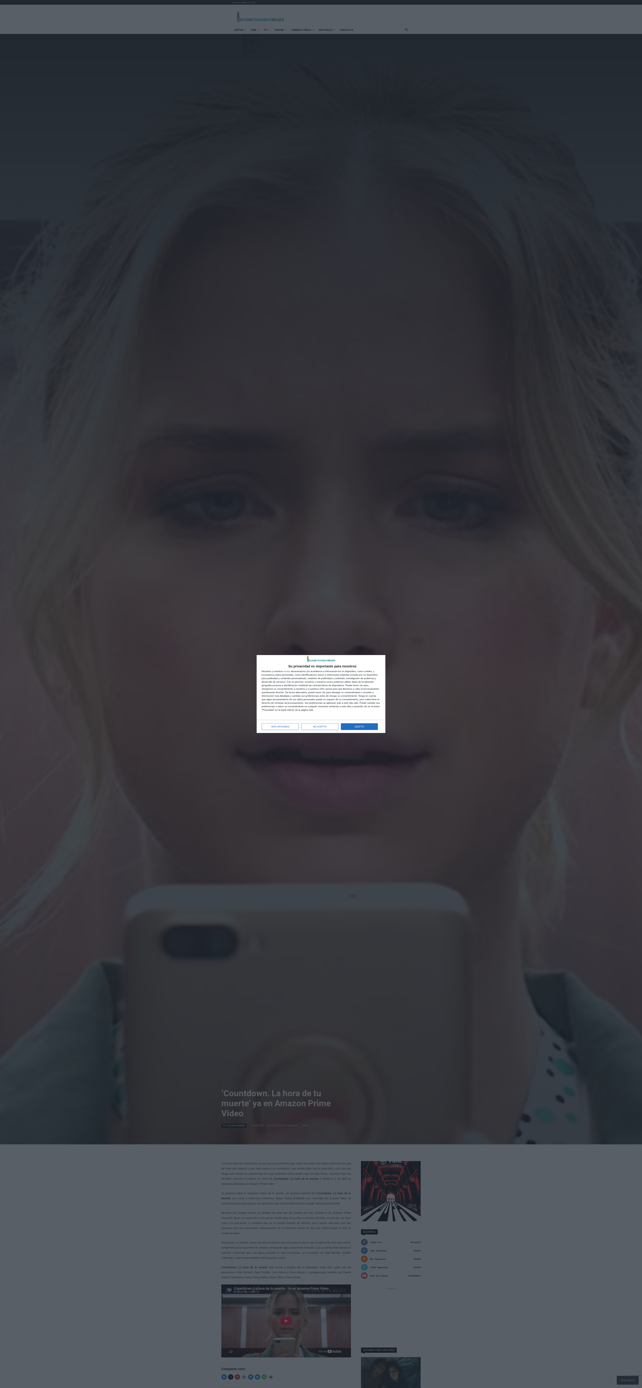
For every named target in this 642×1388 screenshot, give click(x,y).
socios (287, 671)
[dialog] (321, 694)
